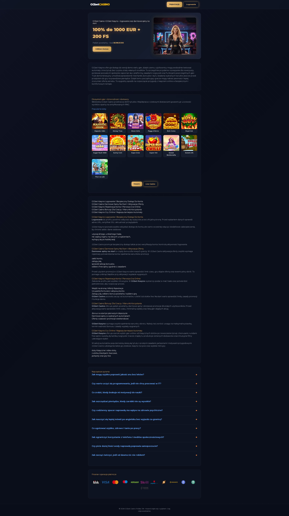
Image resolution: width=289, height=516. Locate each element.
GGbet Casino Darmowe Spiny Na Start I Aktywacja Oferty (118, 204)
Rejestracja (174, 4)
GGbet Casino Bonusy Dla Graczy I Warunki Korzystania (117, 209)
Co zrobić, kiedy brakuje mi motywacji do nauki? (117, 392)
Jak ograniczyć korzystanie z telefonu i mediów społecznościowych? (128, 437)
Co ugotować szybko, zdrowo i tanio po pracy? (116, 428)
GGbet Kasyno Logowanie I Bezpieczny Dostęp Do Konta (117, 201)
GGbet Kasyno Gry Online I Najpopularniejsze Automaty (117, 212)
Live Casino (150, 184)
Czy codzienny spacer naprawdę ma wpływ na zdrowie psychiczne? (127, 410)
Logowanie (191, 4)
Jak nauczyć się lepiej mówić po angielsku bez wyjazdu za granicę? (127, 419)
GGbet (100, 4)
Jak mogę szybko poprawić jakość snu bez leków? (118, 374)
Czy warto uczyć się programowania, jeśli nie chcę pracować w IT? (126, 383)
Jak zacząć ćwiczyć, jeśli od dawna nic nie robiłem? (118, 455)
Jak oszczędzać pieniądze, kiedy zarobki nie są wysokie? (121, 401)
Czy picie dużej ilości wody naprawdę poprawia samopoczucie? (125, 446)
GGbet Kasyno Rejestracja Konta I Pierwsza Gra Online (116, 207)
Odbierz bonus (101, 49)
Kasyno (137, 184)
